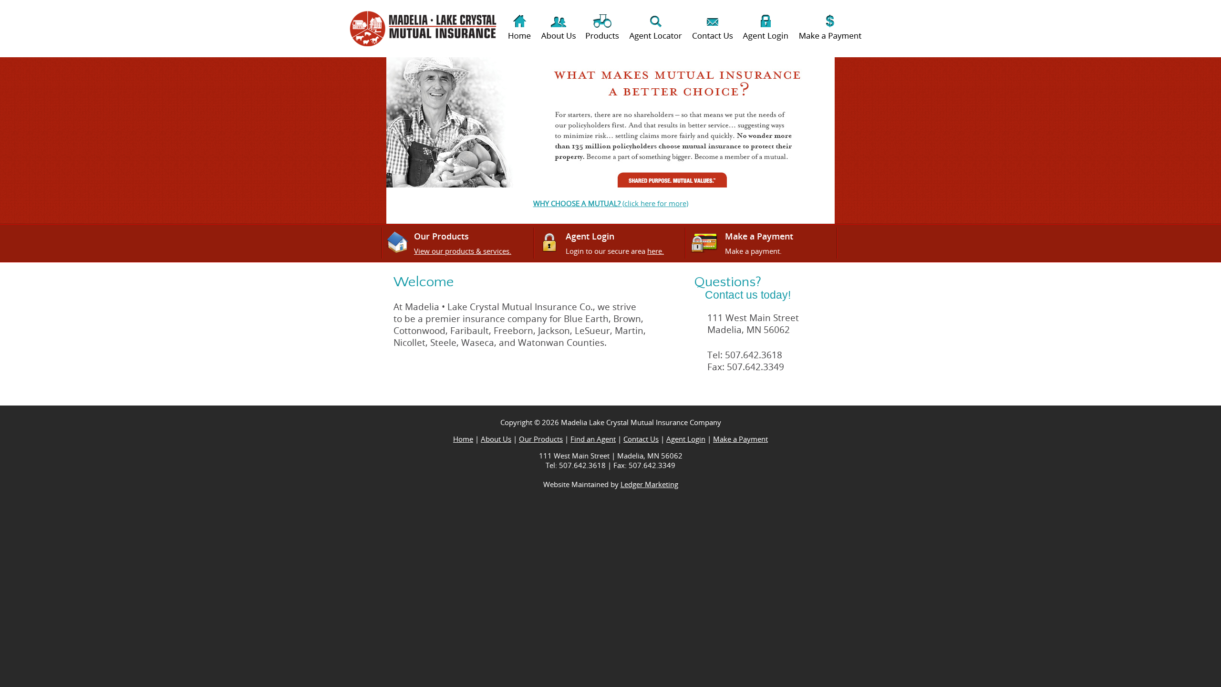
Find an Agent (593, 439)
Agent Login (685, 439)
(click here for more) (610, 203)
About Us (496, 439)
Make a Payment (740, 439)
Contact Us (641, 439)
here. (655, 251)
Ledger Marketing (649, 484)
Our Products (541, 439)
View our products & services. (462, 251)
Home (463, 439)
